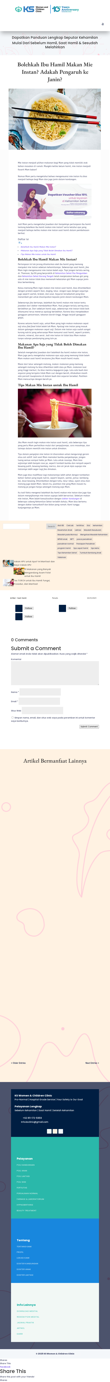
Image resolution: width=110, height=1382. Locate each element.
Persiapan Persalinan (85, 544)
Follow (28, 608)
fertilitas (80, 525)
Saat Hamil (21, 598)
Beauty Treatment (27, 1210)
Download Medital (27, 1311)
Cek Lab (70, 525)
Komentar (16, 659)
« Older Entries (18, 1063)
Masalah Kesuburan (92, 530)
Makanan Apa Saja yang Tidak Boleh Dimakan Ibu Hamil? (46, 251)
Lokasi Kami (23, 1258)
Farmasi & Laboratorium (30, 1199)
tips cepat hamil (80, 548)
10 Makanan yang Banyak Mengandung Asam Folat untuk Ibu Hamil (37, 573)
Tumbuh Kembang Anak (90, 553)
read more (21, 860)
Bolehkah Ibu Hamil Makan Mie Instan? (38, 247)
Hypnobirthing (25, 1204)
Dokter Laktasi (25, 1275)
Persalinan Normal (27, 1193)
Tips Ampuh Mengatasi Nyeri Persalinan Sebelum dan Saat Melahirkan (50, 931)
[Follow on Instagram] (62, 608)
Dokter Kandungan (27, 1263)
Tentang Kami (24, 1246)
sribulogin (21, 841)
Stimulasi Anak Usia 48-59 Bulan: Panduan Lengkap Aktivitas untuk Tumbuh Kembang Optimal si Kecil (54, 835)
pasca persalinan (84, 539)
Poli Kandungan (26, 1165)
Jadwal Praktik (25, 1322)
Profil (20, 1252)
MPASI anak (62, 539)
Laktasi (78, 530)
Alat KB (61, 525)
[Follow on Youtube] (18, 616)
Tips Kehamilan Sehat (67, 553)
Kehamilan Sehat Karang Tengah (38, 276)
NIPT (72, 539)
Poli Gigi (21, 1182)
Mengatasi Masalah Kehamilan (94, 534)
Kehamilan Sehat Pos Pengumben (71, 273)
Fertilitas (22, 1187)
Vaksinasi (62, 557)
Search (51, 526)
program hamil (64, 548)
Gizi (88, 525)
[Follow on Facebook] (18, 608)
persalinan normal (66, 544)
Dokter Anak (24, 1269)
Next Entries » (92, 1063)
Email (14, 701)
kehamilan (97, 525)
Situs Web (16, 710)
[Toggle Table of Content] (20, 243)
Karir (20, 1334)
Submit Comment (89, 726)
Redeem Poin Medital (28, 1317)
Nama (15, 692)
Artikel (13, 598)
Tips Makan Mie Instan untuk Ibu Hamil (38, 254)
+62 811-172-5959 (32, 1117)
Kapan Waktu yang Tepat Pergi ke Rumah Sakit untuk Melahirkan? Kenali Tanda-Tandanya (52, 1026)
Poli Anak (22, 1170)
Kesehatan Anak (65, 530)
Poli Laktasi (23, 1176)
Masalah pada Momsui (67, 534)
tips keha (95, 548)
